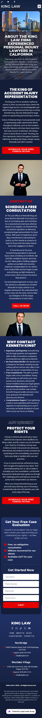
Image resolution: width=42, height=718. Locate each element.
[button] (39, 6)
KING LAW (10, 6)
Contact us (29, 636)
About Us (20, 633)
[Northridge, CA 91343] (15, 1)
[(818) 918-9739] (2, 1)
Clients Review (15, 636)
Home (11, 633)
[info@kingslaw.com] (9, 1)
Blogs (29, 633)
